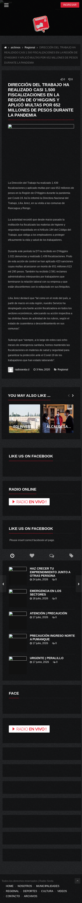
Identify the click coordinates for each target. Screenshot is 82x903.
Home (9, 886)
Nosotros (25, 886)
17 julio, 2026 (40, 617)
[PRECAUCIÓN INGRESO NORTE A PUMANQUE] (18, 643)
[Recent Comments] (52, 555)
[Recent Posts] (12, 555)
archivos (30, 896)
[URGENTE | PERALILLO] (18, 665)
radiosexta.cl (22, 369)
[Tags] (71, 555)
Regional (63, 369)
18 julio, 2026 (40, 598)
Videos (62, 891)
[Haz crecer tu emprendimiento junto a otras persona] (18, 576)
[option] (24, 418)
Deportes (30, 891)
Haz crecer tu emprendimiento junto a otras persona (50, 572)
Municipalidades (47, 886)
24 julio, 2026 (40, 579)
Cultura (47, 891)
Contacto (13, 896)
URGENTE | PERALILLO (46, 658)
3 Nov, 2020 (43, 369)
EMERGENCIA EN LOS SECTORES (45, 592)
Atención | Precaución (48, 613)
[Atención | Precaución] (18, 621)
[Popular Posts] (32, 555)
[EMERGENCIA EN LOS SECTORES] (18, 598)
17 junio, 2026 (41, 662)
